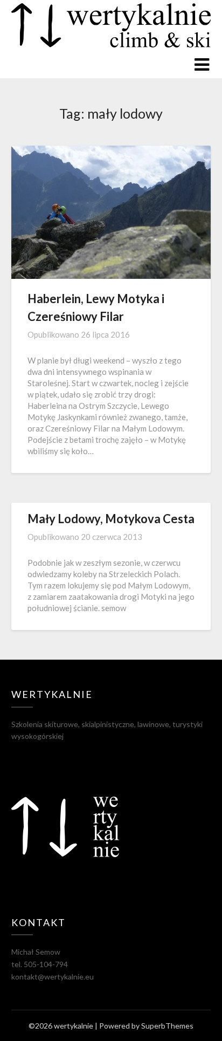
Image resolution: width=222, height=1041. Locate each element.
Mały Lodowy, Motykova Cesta (111, 518)
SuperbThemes (167, 1025)
